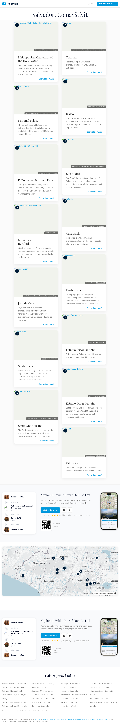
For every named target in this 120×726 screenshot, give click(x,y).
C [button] (87, 580)
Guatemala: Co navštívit (41, 702)
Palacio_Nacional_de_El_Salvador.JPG (37, 113)
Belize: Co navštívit (68, 687)
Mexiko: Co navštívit (69, 702)
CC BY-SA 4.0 (100, 342)
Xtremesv (49, 232)
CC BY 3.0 (54, 113)
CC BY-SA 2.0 (52, 173)
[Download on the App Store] (63, 510)
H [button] (53, 558)
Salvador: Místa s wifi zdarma (14, 687)
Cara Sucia (73, 233)
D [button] (90, 583)
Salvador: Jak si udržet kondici (14, 706)
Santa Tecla (25, 366)
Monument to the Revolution (29, 241)
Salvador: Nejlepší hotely (12, 691)
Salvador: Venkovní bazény (43, 683)
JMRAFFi (92, 342)
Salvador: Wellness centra (42, 691)
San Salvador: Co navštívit (101, 683)
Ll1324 (44, 359)
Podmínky (45, 719)
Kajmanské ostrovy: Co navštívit (74, 695)
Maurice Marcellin (88, 226)
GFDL (55, 232)
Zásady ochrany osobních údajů (85, 719)
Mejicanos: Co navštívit (99, 699)
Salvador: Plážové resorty (42, 695)
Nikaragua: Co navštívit (70, 683)
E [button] (80, 571)
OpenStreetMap (101, 593)
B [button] (94, 583)
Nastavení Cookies (102, 719)
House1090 (43, 173)
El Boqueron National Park (35, 180)
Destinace (38, 719)
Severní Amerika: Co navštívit (14, 683)
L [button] (64, 568)
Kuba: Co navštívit (68, 706)
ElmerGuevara (90, 456)
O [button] (97, 558)
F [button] (86, 584)
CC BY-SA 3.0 (52, 50)
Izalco (70, 114)
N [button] (62, 558)
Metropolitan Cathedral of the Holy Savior (35, 59)
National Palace (28, 120)
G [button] (57, 569)
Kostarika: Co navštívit (70, 691)
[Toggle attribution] (115, 593)
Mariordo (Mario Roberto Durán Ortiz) (83, 50)
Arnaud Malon (92, 107)
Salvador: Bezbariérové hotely (14, 702)
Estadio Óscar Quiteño (80, 349)
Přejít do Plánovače (107, 4)
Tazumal (71, 57)
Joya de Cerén (27, 303)
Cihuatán (72, 463)
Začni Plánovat (50, 510)
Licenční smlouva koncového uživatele (62, 719)
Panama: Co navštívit (69, 699)
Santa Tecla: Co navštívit (100, 687)
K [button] (23, 575)
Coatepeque (74, 290)
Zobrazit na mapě (46, 79)
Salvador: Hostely (39, 687)
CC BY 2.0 (102, 107)
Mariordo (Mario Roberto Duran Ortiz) (35, 296)
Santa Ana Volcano (30, 425)
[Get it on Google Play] (69, 510)
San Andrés (73, 173)
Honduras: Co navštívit (41, 706)
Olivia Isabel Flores (41, 50)
